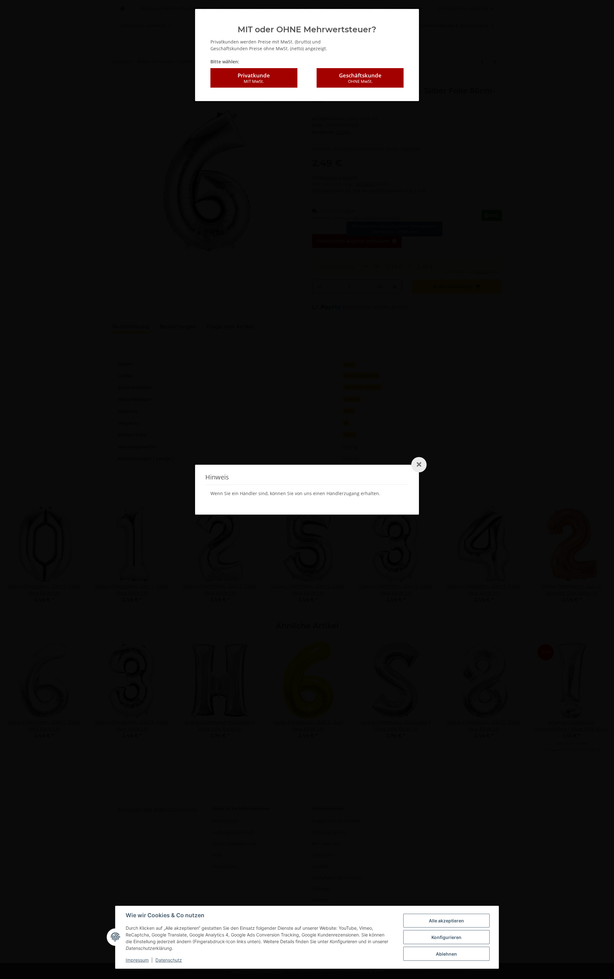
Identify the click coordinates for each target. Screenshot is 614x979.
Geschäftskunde (360, 78)
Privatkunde (254, 78)
